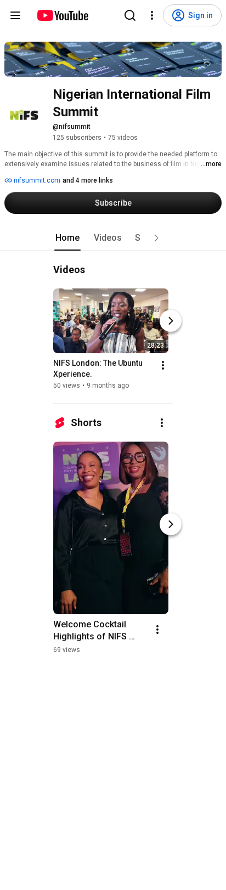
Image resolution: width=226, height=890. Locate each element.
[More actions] (163, 365)
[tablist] (113, 238)
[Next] (171, 321)
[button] (156, 238)
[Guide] (15, 15)
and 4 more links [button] (88, 180)
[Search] (130, 15)
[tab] (67, 238)
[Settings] (152, 15)
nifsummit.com (36, 180)
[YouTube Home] (62, 15)
